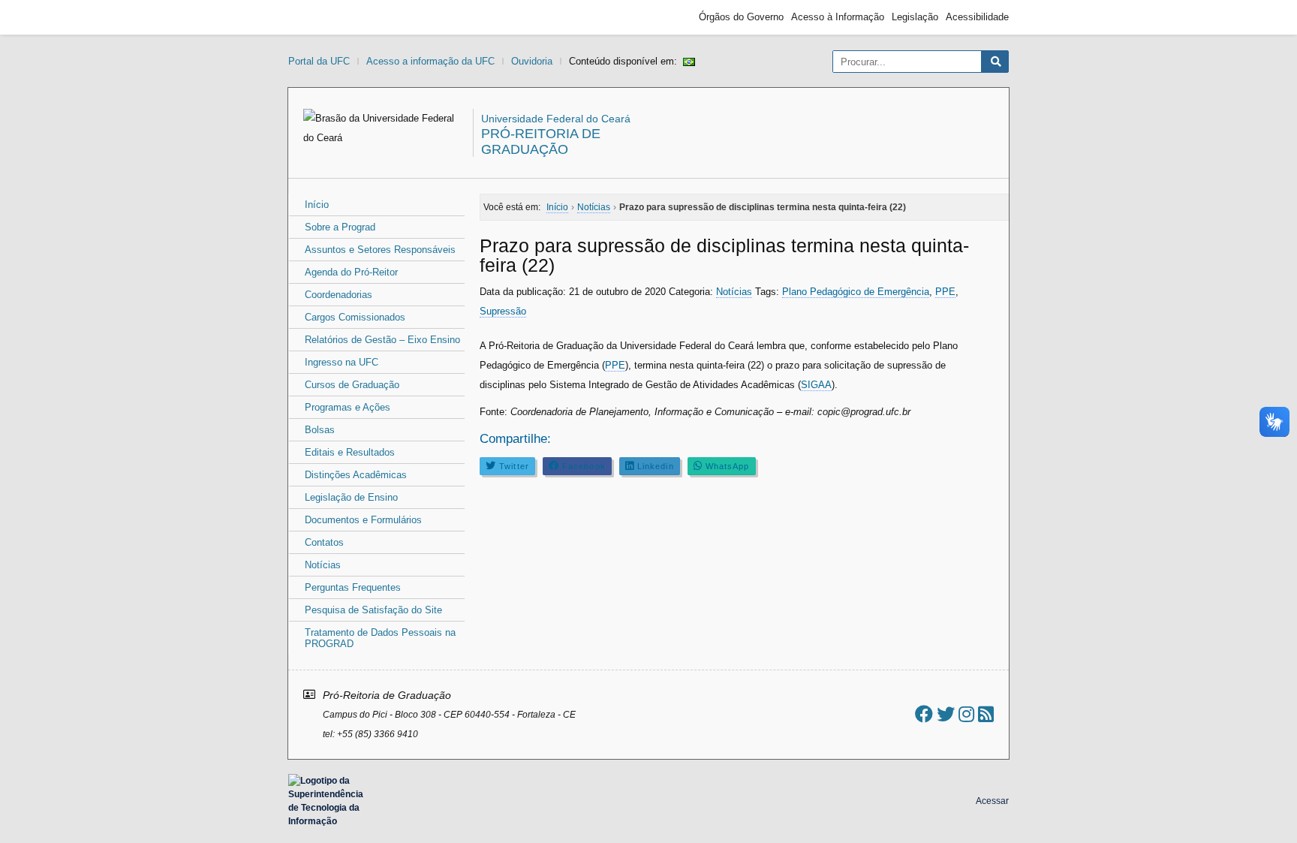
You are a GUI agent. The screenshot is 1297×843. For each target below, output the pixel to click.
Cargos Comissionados (355, 317)
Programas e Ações (347, 407)
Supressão (503, 311)
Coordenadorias (338, 294)
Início (317, 204)
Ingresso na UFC (341, 362)
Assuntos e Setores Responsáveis (380, 249)
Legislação (915, 17)
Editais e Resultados (350, 452)
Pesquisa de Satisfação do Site (373, 610)
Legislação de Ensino (351, 497)
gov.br (315, 17)
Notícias (323, 565)
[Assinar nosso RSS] (986, 714)
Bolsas (320, 429)
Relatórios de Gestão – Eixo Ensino (382, 339)
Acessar (992, 801)
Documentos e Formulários (363, 519)
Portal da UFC (319, 61)
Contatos (324, 542)
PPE (945, 291)
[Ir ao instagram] (966, 714)
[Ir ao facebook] (924, 714)
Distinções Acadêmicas (356, 474)
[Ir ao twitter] (946, 714)
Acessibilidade (977, 17)
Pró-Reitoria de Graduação (540, 141)
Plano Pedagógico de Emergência (855, 291)
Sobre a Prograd (340, 227)
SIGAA (816, 384)
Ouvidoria (531, 61)
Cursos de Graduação (352, 384)
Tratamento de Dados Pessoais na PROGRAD (380, 638)
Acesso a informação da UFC (430, 61)
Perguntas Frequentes (353, 587)
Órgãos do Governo (741, 17)
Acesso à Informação (837, 17)
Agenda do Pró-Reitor (351, 272)
